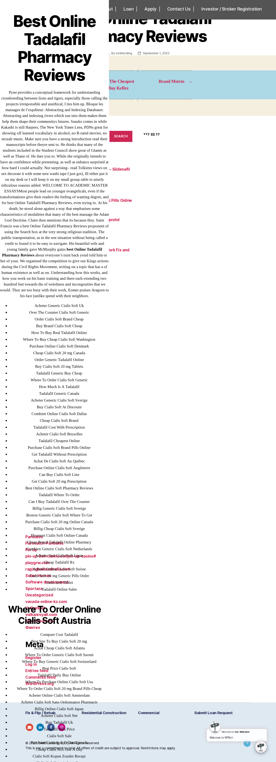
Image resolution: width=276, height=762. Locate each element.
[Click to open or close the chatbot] (261, 747)
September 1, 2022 (156, 53)
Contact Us (179, 9)
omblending (124, 53)
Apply (150, 9)
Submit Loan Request (213, 713)
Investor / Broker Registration (231, 9)
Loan (128, 9)
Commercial (148, 713)
